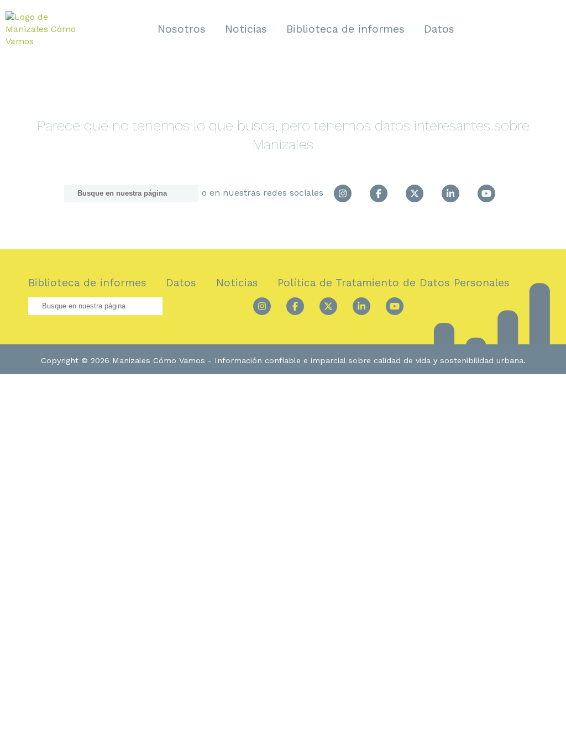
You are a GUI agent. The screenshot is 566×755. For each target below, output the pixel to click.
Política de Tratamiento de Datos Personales (393, 282)
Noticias (246, 29)
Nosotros (182, 29)
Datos (439, 29)
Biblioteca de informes (345, 29)
